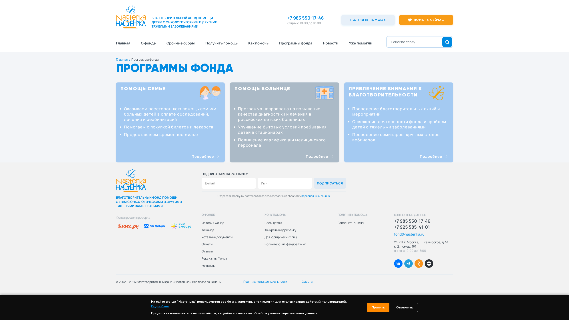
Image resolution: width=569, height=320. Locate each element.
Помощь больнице (262, 88)
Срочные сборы (180, 43)
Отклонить (404, 307)
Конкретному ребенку (280, 230)
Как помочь (258, 43)
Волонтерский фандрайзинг (285, 244)
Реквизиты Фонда (214, 258)
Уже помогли (360, 43)
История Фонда (213, 223)
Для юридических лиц (280, 237)
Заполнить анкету (351, 223)
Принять (378, 307)
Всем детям (273, 223)
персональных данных (315, 196)
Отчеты (207, 244)
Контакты (208, 265)
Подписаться (330, 183)
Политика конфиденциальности (265, 282)
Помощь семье (143, 88)
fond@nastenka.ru (409, 234)
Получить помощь (221, 43)
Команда (208, 230)
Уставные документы (217, 237)
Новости (330, 43)
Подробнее (203, 156)
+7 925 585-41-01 (412, 227)
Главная (123, 43)
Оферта (307, 282)
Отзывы (207, 251)
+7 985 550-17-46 (305, 18)
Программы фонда (295, 43)
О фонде (148, 43)
